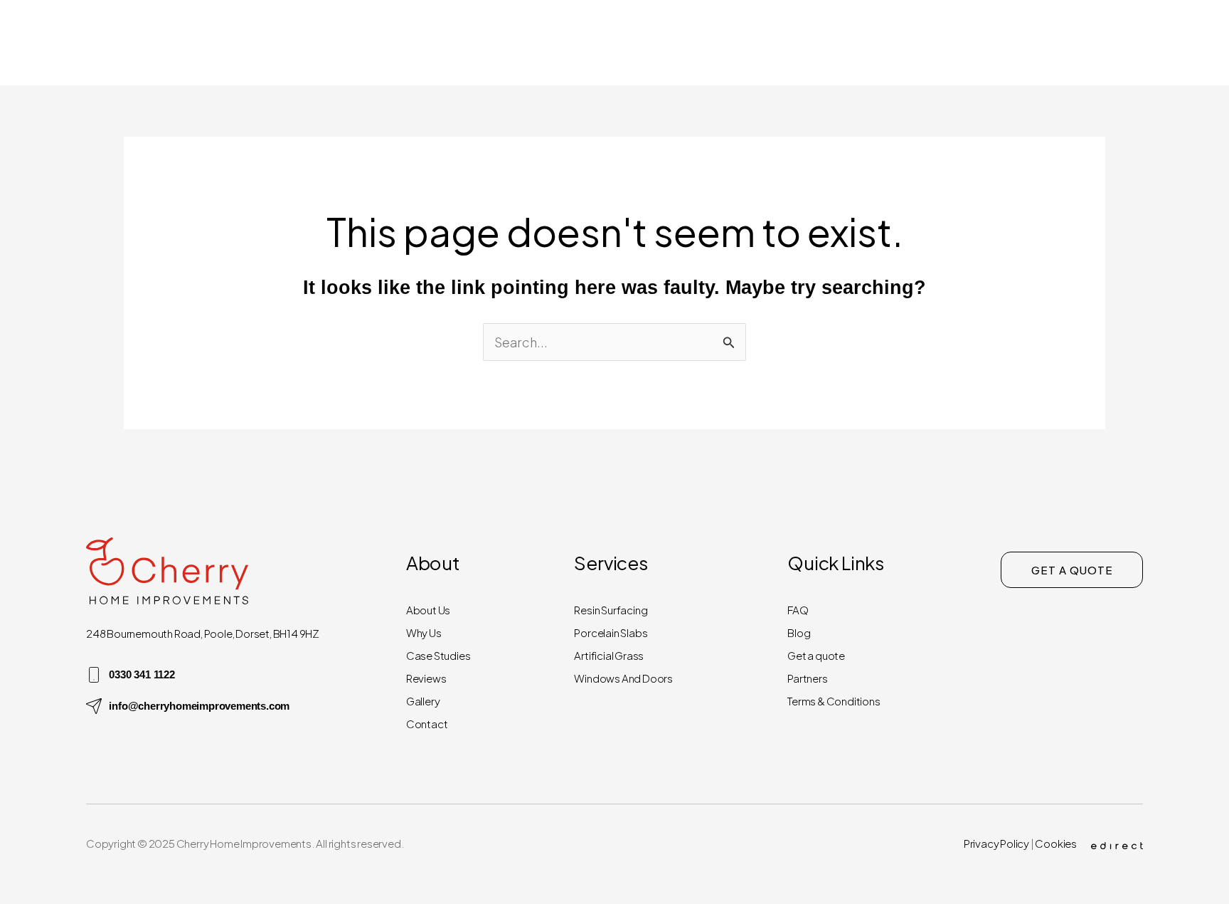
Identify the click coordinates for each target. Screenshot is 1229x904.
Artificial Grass (609, 655)
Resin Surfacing (610, 609)
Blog (798, 632)
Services (907, 42)
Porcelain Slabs (610, 632)
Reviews (1073, 42)
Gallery (998, 42)
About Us (428, 609)
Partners (807, 678)
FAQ (797, 609)
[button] (849, 42)
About (822, 42)
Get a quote (816, 655)
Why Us (424, 632)
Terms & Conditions (833, 701)
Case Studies (438, 655)
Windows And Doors (623, 678)
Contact (1150, 42)
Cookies (1056, 843)
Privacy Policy (996, 843)
